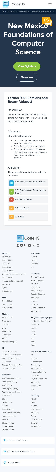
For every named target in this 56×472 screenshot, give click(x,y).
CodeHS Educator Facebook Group (21, 452)
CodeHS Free (7, 271)
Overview (27, 77)
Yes (32, 389)
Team (33, 402)
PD (3, 348)
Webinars (5, 419)
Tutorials (34, 304)
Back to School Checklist (12, 392)
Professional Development (12, 281)
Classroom (6, 321)
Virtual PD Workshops (10, 358)
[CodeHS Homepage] (15, 4)
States (4, 399)
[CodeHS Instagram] (21, 245)
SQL (33, 342)
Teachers (34, 264)
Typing (4, 288)
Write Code (6, 331)
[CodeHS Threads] (38, 245)
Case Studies (7, 395)
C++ (32, 338)
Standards (35, 297)
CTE (32, 267)
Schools (34, 260)
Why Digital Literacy (10, 389)
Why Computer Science (11, 378)
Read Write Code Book (11, 413)
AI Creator (6, 284)
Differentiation (36, 362)
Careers (34, 406)
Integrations (7, 335)
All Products (6, 257)
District (34, 257)
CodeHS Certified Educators (18, 440)
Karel (33, 345)
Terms (33, 416)
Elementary (35, 287)
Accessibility (36, 426)
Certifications (7, 277)
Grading (5, 324)
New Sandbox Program (42, 321)
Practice (34, 301)
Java (33, 331)
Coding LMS (7, 260)
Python (34, 328)
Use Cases (35, 253)
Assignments (7, 317)
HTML (33, 335)
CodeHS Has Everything (41, 351)
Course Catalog (23, 11)
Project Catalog (37, 280)
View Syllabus (27, 66)
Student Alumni (8, 430)
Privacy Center (37, 409)
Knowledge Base (9, 416)
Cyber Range (7, 291)
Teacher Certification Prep (12, 365)
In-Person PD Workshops (12, 355)
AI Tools (5, 338)
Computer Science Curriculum (14, 274)
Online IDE (6, 264)
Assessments (36, 368)
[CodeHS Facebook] (18, 245)
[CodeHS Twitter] (33, 245)
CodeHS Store (13, 463)
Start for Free (7, 304)
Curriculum (11, 11)
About (33, 399)
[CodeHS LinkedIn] (25, 245)
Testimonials (7, 402)
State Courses (37, 291)
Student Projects (8, 423)
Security (34, 423)
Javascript (35, 324)
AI (32, 355)
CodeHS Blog (7, 409)
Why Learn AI (7, 385)
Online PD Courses (9, 351)
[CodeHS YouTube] (29, 245)
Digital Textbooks (38, 308)
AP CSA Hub (36, 311)
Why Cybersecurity (9, 382)
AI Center (35, 413)
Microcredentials (8, 368)
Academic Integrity (9, 342)
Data (4, 328)
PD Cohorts (6, 362)
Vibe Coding (36, 386)
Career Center (7, 426)
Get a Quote (7, 308)
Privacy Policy (36, 419)
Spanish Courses (38, 294)
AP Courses (35, 284)
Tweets (5, 406)
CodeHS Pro (7, 267)
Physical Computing (39, 379)
